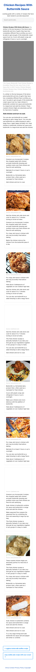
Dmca (7, 668)
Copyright (27, 668)
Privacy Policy (19, 668)
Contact (12, 668)
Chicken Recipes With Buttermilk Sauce (18, 7)
